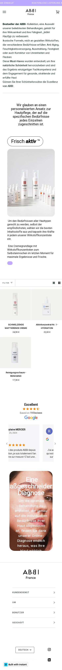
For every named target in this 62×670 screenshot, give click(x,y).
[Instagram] (49, 649)
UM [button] (14, 602)
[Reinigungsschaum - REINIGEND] (15, 352)
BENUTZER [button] (18, 612)
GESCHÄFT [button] (18, 622)
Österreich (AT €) (23, 659)
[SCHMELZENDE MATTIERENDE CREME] (15, 304)
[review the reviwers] (39, 440)
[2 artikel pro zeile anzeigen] (59, 282)
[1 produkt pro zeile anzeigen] (54, 282)
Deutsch (23, 650)
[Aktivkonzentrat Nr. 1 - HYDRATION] (46, 304)
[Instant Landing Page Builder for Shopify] (15, 664)
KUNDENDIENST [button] (20, 592)
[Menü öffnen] (8, 12)
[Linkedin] (49, 659)
